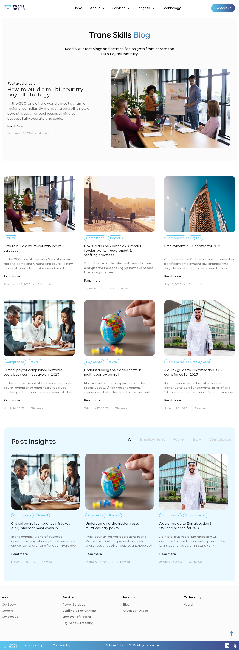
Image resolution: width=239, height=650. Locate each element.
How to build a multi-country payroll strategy (45, 92)
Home (78, 8)
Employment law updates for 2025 (192, 246)
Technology (171, 8)
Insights (144, 8)
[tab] (130, 439)
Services (118, 8)
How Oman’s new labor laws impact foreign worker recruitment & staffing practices (113, 251)
